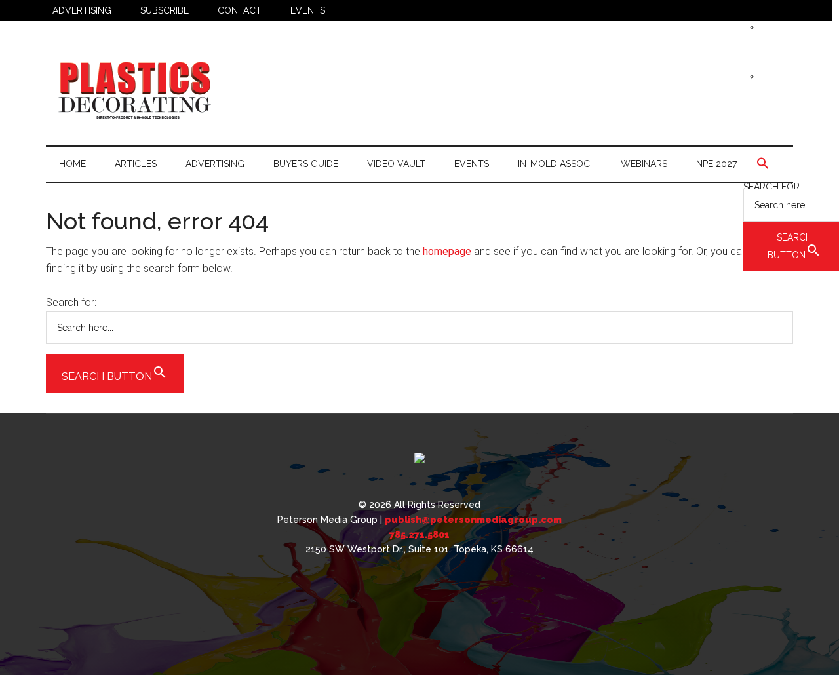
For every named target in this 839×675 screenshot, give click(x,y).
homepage (447, 251)
